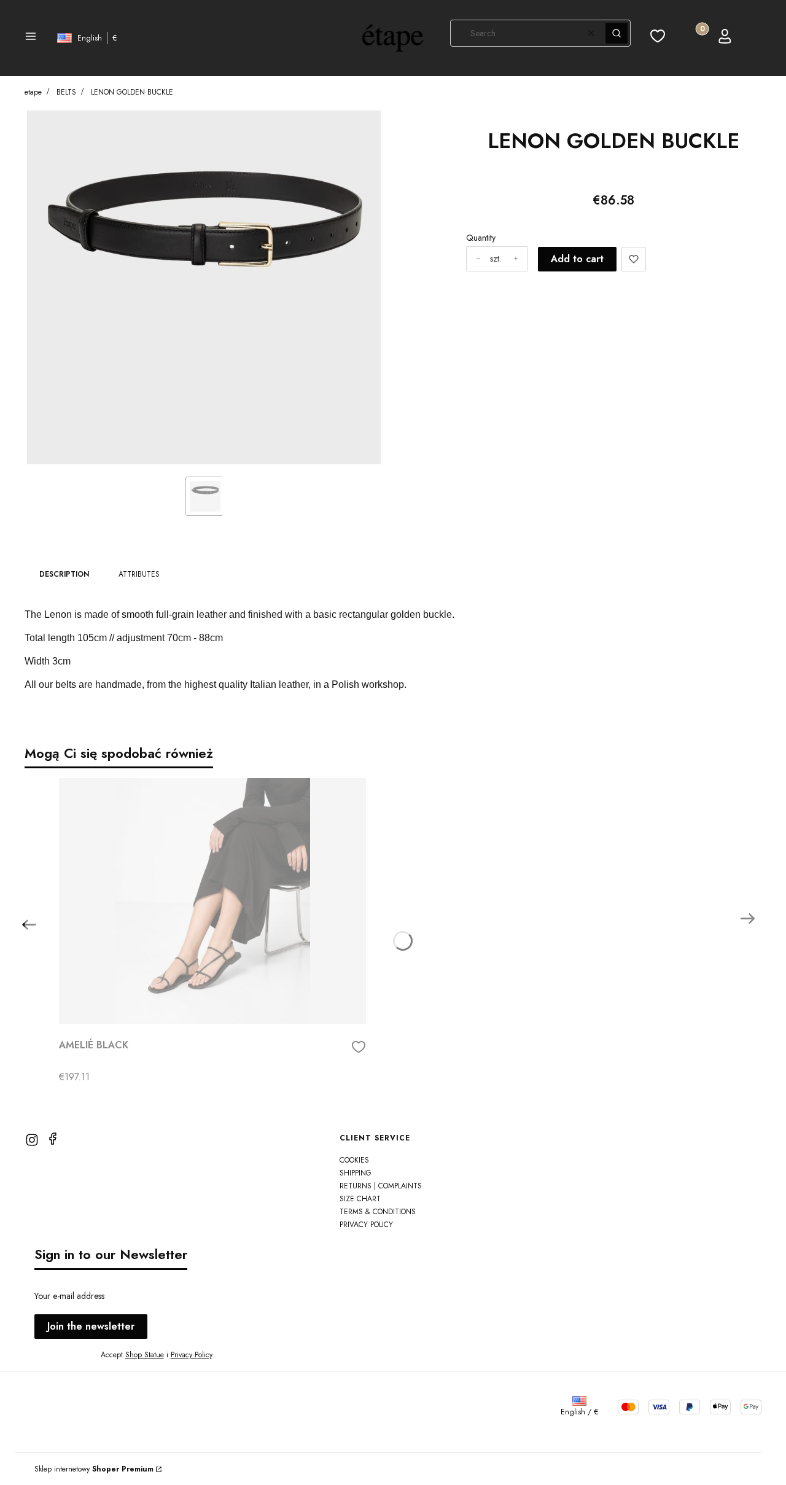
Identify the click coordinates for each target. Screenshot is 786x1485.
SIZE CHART (360, 1198)
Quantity (481, 238)
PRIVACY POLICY (366, 1224)
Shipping (356, 1173)
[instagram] (32, 1139)
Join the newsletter (90, 1326)
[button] (31, 38)
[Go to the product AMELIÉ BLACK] (212, 901)
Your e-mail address (69, 1296)
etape (33, 92)
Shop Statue (144, 1354)
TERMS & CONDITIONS (378, 1211)
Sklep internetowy (94, 1469)
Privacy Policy (191, 1354)
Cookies (354, 1160)
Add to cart (577, 259)
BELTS (66, 92)
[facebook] (52, 1138)
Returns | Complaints (381, 1185)
